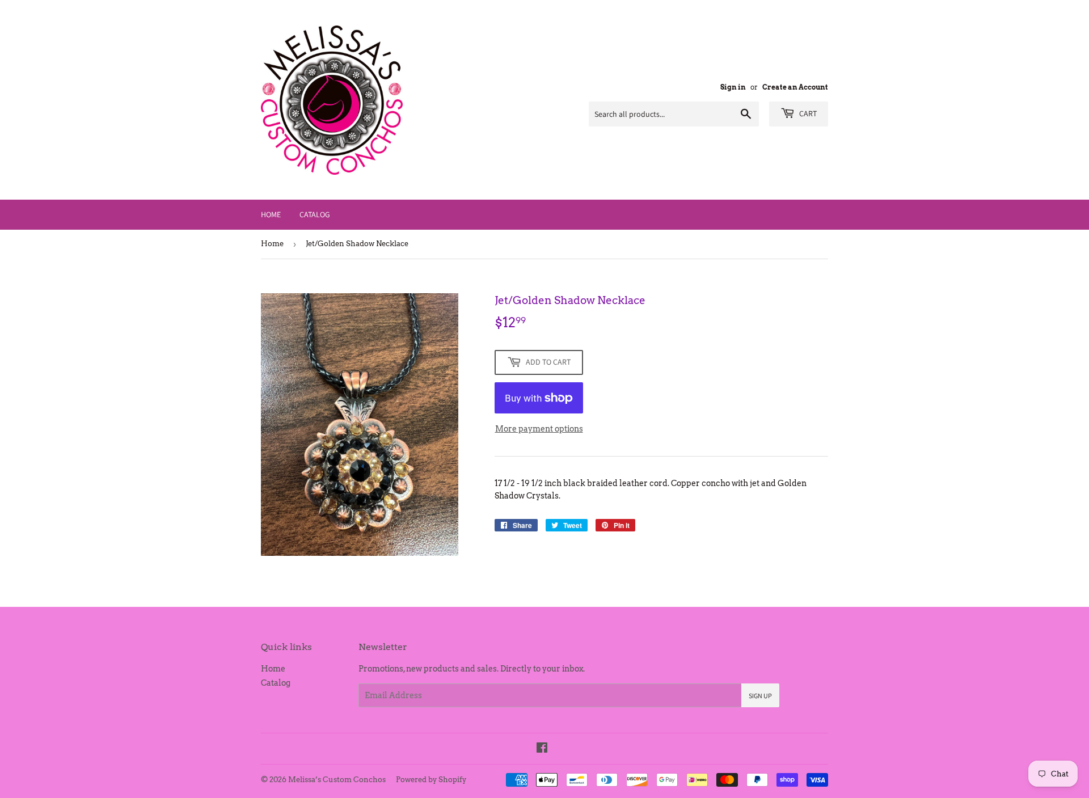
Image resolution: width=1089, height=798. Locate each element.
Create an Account (795, 87)
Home (271, 214)
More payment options (539, 428)
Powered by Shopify (431, 779)
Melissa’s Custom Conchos (337, 779)
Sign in (733, 87)
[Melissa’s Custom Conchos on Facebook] (542, 749)
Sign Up (760, 695)
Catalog (314, 214)
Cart (807, 113)
